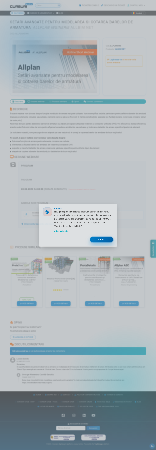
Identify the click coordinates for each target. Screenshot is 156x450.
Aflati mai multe (61, 231)
